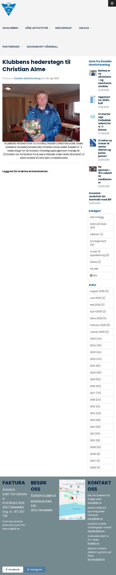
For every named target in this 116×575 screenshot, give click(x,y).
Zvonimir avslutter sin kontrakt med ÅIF (100, 196)
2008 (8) (95, 454)
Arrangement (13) (98, 242)
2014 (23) (95, 413)
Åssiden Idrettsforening (27, 78)
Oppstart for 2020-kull (104, 100)
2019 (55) (95, 379)
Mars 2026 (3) (98, 318)
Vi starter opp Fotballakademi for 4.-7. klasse (104, 121)
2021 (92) (95, 366)
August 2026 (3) (99, 291)
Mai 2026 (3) (97, 304)
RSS (94, 275)
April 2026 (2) (98, 311)
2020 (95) (96, 372)
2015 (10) (95, 406)
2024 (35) (96, 345)
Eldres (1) (95, 262)
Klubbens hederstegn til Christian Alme (36, 65)
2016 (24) (95, 399)
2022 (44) (96, 359)
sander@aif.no (96, 531)
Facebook (13, 569)
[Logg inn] (112, 3)
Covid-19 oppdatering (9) (99, 253)
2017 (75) (95, 393)
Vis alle (94, 268)
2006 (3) (95, 467)
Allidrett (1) (96, 234)
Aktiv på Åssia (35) (98, 225)
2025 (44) (96, 338)
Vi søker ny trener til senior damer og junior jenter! (105, 148)
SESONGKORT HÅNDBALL (42, 46)
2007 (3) (95, 461)
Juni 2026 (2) (97, 298)
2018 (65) (95, 386)
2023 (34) (96, 352)
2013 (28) (95, 420)
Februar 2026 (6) (100, 325)
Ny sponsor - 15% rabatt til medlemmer (105, 174)
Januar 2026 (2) (99, 332)
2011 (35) (95, 433)
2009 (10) (95, 447)
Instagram (36, 569)
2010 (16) (95, 440)
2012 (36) (95, 427)
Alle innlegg (97, 217)
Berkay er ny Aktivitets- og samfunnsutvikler (104, 78)
